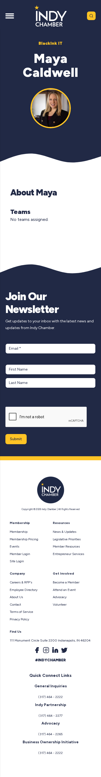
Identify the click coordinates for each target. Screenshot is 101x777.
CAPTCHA (15, 401)
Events (14, 546)
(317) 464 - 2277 (50, 716)
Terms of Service (21, 612)
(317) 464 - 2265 (50, 734)
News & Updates (64, 532)
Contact (15, 604)
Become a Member (66, 582)
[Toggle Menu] (9, 16)
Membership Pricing (24, 539)
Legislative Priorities (67, 539)
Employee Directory (23, 590)
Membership (18, 532)
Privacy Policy (19, 619)
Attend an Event (64, 590)
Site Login (17, 561)
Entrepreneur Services (68, 554)
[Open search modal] (91, 16)
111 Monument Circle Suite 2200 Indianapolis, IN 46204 (50, 640)
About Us (16, 597)
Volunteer (60, 604)
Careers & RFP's (21, 582)
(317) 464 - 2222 (50, 697)
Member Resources (66, 546)
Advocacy (60, 597)
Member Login (20, 554)
